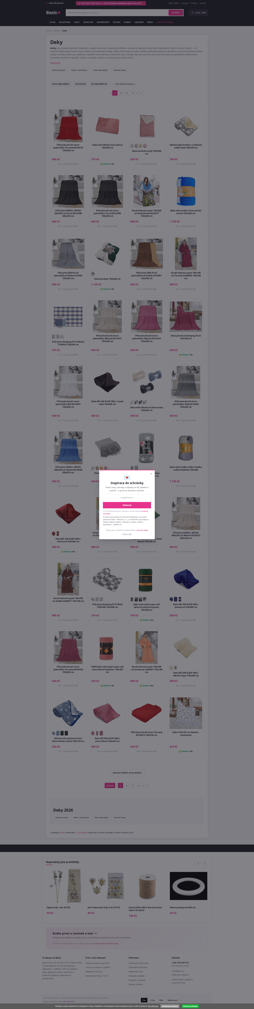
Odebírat (127, 505)
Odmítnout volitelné (170, 1006)
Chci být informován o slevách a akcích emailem (125, 512)
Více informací (153, 1006)
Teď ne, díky (127, 534)
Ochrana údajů (142, 530)
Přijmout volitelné (190, 1006)
